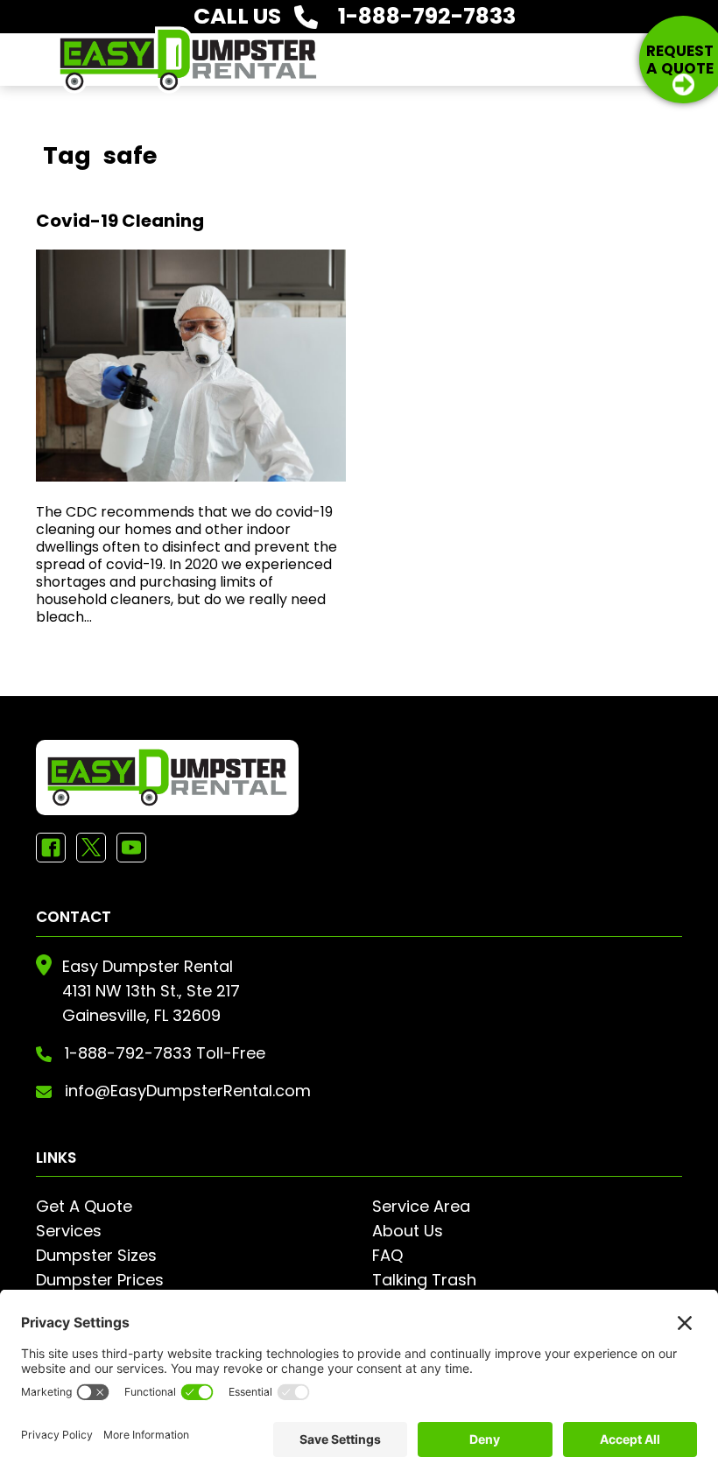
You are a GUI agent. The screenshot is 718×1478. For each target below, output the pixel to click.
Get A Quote (84, 1206)
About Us (407, 1231)
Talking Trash (424, 1280)
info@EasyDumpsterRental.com (188, 1090)
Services (69, 1231)
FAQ (387, 1255)
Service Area (421, 1206)
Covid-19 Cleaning (120, 220)
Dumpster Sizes (96, 1255)
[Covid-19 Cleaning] (191, 366)
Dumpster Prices (100, 1280)
